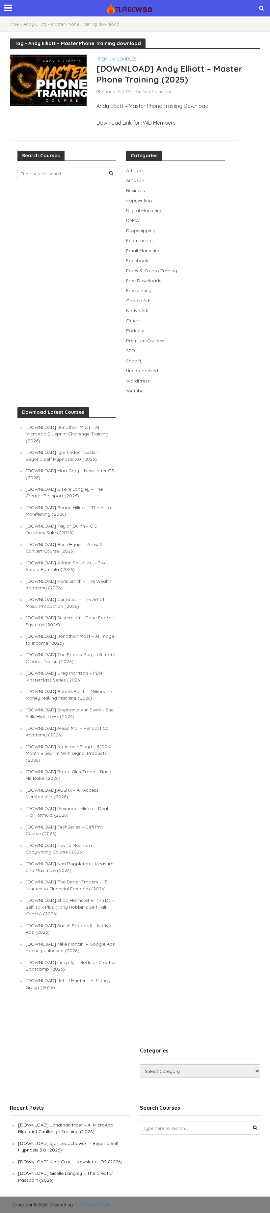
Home (13, 24)
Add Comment (156, 91)
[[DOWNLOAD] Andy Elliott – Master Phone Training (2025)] (48, 79)
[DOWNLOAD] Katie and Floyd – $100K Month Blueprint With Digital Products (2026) (68, 753)
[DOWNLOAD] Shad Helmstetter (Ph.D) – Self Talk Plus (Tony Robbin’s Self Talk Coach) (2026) (70, 906)
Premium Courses (116, 59)
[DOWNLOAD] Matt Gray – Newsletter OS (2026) (70, 1161)
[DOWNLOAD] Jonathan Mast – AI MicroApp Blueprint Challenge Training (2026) (67, 433)
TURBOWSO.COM (92, 1204)
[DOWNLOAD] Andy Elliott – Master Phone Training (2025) (169, 74)
